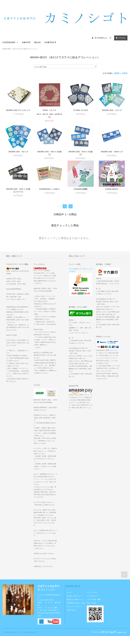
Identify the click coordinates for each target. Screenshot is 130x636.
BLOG (37, 42)
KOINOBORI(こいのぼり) (49, 189)
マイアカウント (101, 38)
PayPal (112, 376)
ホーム (69, 592)
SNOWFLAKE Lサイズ (112, 110)
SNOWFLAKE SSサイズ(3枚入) (80, 153)
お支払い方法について (74, 596)
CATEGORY (9, 42)
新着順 (124, 73)
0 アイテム (122, 38)
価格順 (117, 73)
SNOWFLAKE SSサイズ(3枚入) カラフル (18, 190)
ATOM (94, 603)
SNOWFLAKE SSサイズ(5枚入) (49, 153)
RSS (88, 603)
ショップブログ (92, 592)
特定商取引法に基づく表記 (76, 603)
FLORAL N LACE (80, 110)
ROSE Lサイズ (49, 110)
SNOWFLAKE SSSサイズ (112, 152)
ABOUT (26, 42)
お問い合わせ (71, 610)
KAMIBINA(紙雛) (80, 189)
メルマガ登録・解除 (94, 599)
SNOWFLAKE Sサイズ (18, 152)
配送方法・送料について (75, 599)
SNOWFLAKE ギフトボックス (18, 110)
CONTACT (50, 42)
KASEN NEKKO (111, 189)
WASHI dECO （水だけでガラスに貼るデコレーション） (20, 49)
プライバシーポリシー (74, 606)
